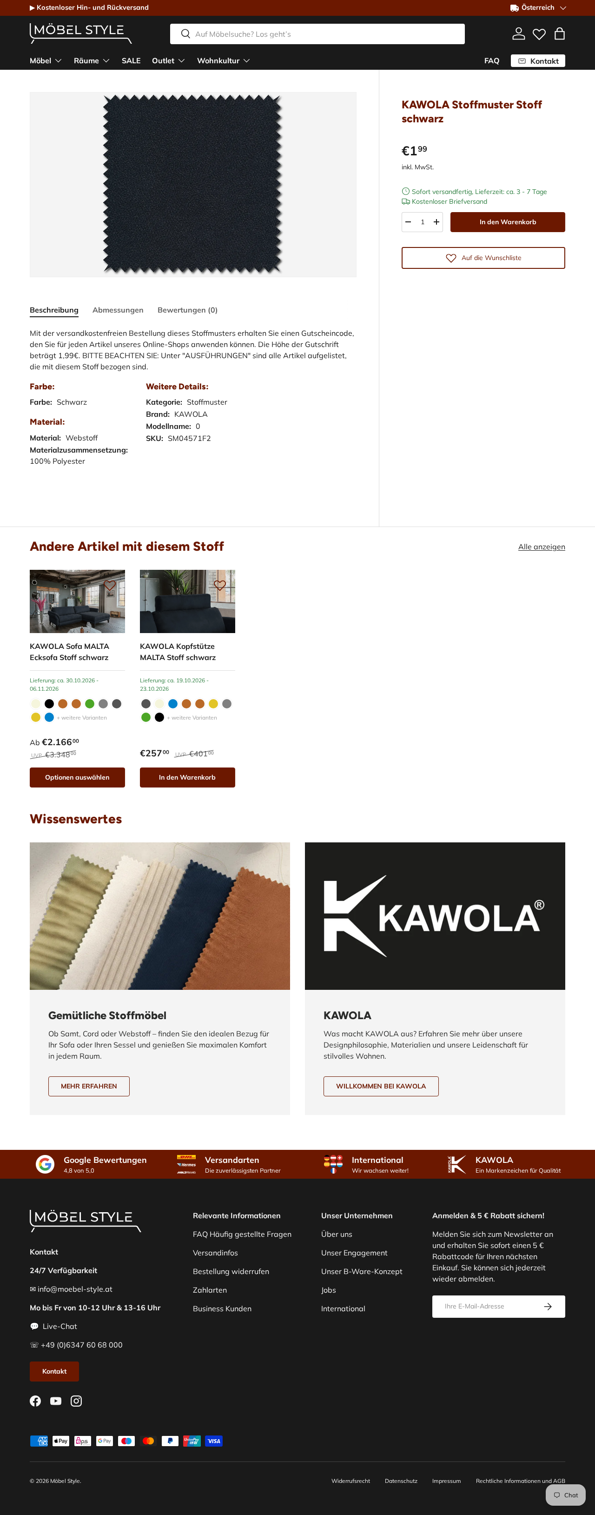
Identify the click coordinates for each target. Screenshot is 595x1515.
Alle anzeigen (541, 546)
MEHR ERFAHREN (89, 1086)
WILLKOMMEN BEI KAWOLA (381, 1086)
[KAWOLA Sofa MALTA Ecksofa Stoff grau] (103, 704)
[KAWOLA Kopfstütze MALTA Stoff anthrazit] (146, 704)
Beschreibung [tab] (54, 309)
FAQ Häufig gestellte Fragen (242, 1234)
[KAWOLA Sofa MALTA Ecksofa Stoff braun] (63, 704)
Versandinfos (215, 1252)
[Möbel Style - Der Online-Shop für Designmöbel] (81, 33)
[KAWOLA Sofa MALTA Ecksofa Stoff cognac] (76, 704)
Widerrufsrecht (350, 1480)
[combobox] (317, 33)
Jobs (328, 1290)
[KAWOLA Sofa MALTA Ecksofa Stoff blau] (49, 717)
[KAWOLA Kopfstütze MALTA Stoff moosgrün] (146, 717)
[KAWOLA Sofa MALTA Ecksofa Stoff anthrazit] (117, 704)
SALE (131, 60)
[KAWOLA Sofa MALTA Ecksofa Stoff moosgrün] (90, 704)
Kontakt (54, 1371)
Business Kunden (222, 1308)
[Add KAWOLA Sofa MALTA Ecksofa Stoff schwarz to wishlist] (109, 585)
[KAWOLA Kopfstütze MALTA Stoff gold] (213, 704)
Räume (86, 60)
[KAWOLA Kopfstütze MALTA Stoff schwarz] (187, 602)
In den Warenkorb (508, 222)
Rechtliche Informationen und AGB (520, 1480)
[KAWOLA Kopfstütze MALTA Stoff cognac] (200, 704)
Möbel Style (65, 1480)
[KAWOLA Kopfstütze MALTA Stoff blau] (173, 704)
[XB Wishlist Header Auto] (539, 32)
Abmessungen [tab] (118, 309)
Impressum (446, 1480)
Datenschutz (401, 1480)
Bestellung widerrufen (231, 1271)
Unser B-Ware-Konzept (362, 1271)
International (343, 1308)
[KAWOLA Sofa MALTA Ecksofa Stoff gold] (36, 717)
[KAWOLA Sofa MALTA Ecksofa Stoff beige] (36, 704)
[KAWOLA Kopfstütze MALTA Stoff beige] (159, 704)
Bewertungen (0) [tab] (188, 309)
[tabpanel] (193, 406)
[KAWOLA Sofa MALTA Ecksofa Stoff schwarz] (77, 602)
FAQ (492, 60)
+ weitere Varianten (82, 717)
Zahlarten (210, 1290)
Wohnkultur (218, 60)
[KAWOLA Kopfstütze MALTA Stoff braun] (186, 704)
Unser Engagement (354, 1252)
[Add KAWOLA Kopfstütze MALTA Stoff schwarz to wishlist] (220, 585)
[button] (559, 33)
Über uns (336, 1234)
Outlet (163, 60)
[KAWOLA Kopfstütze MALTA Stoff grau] (227, 704)
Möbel (40, 60)
